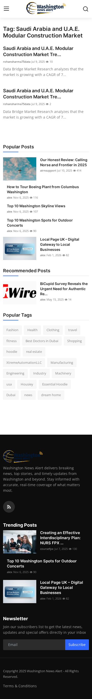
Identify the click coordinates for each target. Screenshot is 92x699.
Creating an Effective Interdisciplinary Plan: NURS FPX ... (60, 537)
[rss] (9, 507)
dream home (51, 395)
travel (72, 330)
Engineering (15, 373)
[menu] (6, 9)
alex (9, 197)
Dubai (10, 395)
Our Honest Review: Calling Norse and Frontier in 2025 (63, 162)
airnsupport (48, 170)
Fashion (12, 330)
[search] (85, 9)
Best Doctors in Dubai (42, 341)
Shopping (74, 341)
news (28, 395)
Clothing (53, 330)
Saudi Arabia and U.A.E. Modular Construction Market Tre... (38, 51)
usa (9, 384)
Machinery (63, 373)
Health (32, 330)
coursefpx (46, 549)
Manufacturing (62, 362)
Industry (39, 373)
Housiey (27, 384)
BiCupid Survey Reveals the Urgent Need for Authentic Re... (64, 288)
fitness (11, 341)
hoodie (11, 351)
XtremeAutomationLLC (24, 362)
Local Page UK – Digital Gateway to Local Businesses (59, 244)
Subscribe (77, 644)
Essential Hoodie (54, 384)
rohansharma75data (16, 61)
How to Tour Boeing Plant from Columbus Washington (43, 189)
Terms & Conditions (20, 685)
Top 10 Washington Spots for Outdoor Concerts (40, 222)
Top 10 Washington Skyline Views (36, 206)
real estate (34, 351)
